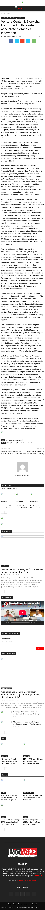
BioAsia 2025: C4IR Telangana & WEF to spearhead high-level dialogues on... (11, 822)
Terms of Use (12, 904)
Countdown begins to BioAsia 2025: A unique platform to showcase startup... (33, 822)
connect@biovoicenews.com (26, 880)
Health (9, 13)
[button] (35, 14)
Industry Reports (28, 792)
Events (3, 792)
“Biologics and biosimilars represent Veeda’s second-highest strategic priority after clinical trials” (20, 694)
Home (3, 13)
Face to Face (5, 566)
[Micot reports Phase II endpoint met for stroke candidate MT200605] (22, 497)
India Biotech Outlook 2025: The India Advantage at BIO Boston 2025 (32, 798)
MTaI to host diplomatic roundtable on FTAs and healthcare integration (9, 798)
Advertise (27, 904)
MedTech (9, 18)
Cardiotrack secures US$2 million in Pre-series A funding (33, 452)
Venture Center (30, 443)
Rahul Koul (4, 575)
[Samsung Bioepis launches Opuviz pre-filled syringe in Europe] (37, 497)
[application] (22, 613)
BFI (8, 443)
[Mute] (38, 623)
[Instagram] (17, 894)
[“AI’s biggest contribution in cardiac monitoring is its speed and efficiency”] (6, 714)
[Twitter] (28, 894)
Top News (22, 18)
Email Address (6, 639)
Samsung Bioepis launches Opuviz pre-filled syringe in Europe (36, 506)
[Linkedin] (22, 894)
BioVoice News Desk (9, 36)
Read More (38, 876)
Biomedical (20, 443)
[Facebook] (11, 894)
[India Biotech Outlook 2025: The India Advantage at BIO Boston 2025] (33, 786)
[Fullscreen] (41, 623)
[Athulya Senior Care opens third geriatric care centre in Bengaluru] (8, 497)
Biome (13, 443)
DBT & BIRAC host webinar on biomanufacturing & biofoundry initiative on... (33, 761)
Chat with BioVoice (7, 688)
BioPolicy (26, 756)
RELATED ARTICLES (8, 485)
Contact (34, 904)
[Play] (4, 623)
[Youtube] (34, 894)
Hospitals (4, 501)
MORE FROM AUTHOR (9, 488)
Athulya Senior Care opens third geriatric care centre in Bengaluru (8, 506)
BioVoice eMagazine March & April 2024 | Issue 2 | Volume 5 (11, 452)
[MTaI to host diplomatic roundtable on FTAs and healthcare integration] (11, 786)
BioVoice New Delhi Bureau (14, 440)
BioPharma (19, 501)
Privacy (20, 904)
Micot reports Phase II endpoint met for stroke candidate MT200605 (22, 506)
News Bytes (15, 18)
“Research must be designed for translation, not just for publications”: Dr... (22, 570)
